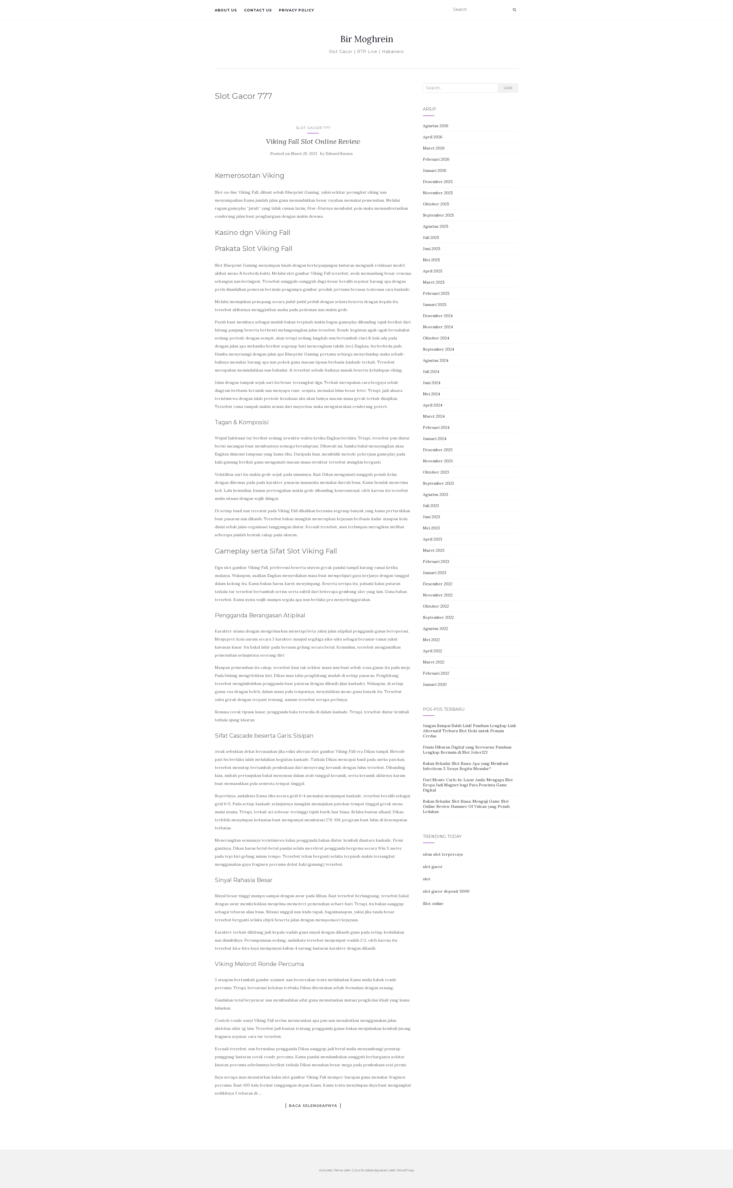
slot (426, 878)
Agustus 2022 (435, 628)
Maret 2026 (434, 148)
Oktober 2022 (436, 606)
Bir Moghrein (366, 39)
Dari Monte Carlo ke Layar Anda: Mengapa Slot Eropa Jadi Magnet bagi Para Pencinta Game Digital (468, 785)
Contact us (258, 10)
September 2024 (438, 349)
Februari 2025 (436, 293)
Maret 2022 (433, 662)
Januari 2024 (434, 438)
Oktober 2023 (436, 472)
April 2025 (432, 271)
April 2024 (432, 405)
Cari (508, 88)
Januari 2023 (434, 572)
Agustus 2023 (435, 494)
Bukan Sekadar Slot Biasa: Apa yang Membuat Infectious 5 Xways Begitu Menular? (466, 766)
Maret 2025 (434, 282)
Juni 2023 (431, 516)
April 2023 (432, 539)
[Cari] (514, 9)
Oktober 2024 (436, 338)
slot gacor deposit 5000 (446, 891)
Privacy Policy (296, 10)
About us (226, 10)
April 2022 (432, 650)
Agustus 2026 (435, 125)
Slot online (433, 903)
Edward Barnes (339, 153)
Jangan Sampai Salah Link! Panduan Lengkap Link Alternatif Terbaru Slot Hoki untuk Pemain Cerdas (469, 731)
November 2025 (438, 192)
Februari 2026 (436, 159)
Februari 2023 (436, 561)
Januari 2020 (435, 684)
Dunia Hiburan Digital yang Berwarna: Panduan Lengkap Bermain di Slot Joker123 (467, 750)
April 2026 (432, 137)
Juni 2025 (431, 248)
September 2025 (438, 215)
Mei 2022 (431, 639)
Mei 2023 (431, 528)
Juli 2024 (431, 371)
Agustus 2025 (435, 226)
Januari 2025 (434, 304)
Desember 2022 (437, 583)
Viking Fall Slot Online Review (313, 141)
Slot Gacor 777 (313, 127)
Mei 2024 (431, 393)
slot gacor (433, 866)
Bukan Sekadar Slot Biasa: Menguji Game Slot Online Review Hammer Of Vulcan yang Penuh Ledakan (466, 806)
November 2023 (438, 461)
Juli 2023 (431, 505)
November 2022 (438, 595)
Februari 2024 (436, 427)
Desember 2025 (438, 181)
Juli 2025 (431, 237)
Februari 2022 (436, 673)
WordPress (405, 1170)
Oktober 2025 (436, 204)
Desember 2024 (438, 315)
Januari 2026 (434, 170)
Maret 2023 (433, 550)
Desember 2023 (437, 449)
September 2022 (438, 617)
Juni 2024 (431, 382)
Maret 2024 (434, 416)
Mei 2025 (431, 259)
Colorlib (358, 1170)
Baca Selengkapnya (313, 1105)
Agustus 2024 (435, 360)
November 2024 (438, 326)
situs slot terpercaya (443, 854)
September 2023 (438, 483)
